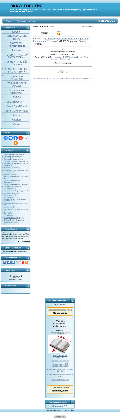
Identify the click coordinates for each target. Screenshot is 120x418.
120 (78, 78)
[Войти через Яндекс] (20, 138)
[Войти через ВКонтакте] (10, 138)
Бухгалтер (60, 357)
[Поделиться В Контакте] (4, 262)
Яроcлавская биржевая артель (15, 203)
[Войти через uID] (6, 138)
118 (72, 78)
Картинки (50, 38)
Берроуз (54, 59)
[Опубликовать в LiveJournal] (17, 262)
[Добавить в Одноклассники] (26, 262)
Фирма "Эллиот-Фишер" (13, 220)
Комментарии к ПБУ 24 (60, 380)
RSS (54, 26)
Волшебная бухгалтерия (60, 361)
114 (60, 78)
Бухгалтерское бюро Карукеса (15, 191)
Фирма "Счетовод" (11, 168)
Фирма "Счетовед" (11, 174)
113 (57, 78)
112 (54, 78)
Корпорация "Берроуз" (12, 218)
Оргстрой (7, 213)
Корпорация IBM (10, 222)
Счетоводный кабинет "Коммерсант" (12, 194)
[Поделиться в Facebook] (9, 262)
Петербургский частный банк (14, 161)
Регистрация (21, 21)
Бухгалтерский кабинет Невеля (15, 184)
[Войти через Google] (25, 138)
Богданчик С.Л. (60, 406)
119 (75, 78)
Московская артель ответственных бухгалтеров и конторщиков (15, 199)
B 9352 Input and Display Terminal (77, 57)
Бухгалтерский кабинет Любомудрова (12, 187)
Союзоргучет (8, 215)
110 (48, 78)
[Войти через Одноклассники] (16, 143)
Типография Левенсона (12, 159)
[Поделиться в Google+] (22, 262)
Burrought (58, 57)
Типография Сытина (11, 157)
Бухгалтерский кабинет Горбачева (16, 176)
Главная (9, 21)
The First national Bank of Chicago (16, 209)
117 (69, 78)
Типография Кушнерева (13, 154)
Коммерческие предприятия (72, 38)
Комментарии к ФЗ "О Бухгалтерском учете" (60, 365)
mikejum (71, 59)
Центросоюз (8, 207)
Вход (33, 21)
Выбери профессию (60, 356)
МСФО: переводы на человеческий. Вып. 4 (60, 375)
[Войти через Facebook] (15, 138)
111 (51, 78)
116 (66, 78)
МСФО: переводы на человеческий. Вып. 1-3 (60, 370)
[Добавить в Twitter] (13, 262)
